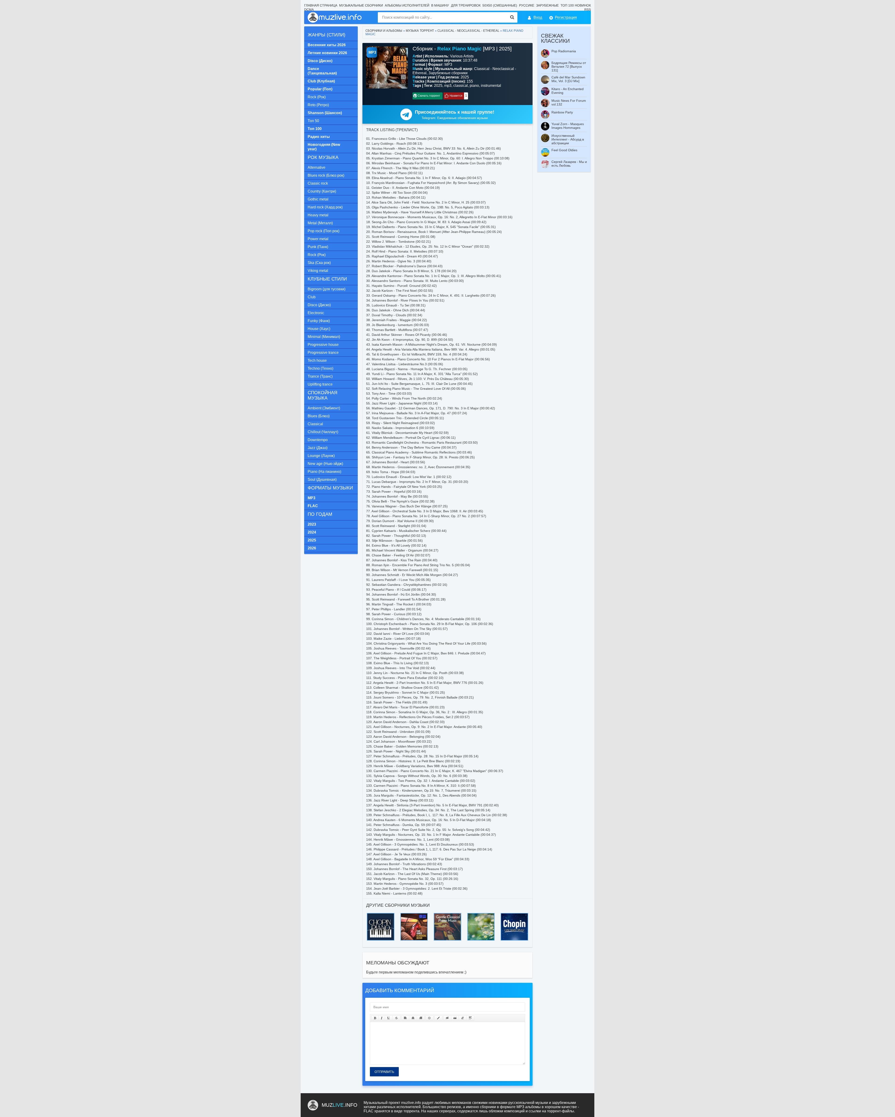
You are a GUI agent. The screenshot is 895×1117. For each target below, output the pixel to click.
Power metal (318, 239)
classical (460, 86)
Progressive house (323, 345)
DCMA (309, 9)
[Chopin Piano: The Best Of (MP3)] (380, 914)
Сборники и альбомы (383, 30)
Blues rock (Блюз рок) (326, 175)
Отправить (384, 1072)
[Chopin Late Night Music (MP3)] (514, 914)
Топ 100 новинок (576, 5)
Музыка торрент (420, 30)
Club (312, 297)
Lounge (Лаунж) (321, 456)
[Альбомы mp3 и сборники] (335, 17)
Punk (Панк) (318, 247)
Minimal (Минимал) (324, 337)
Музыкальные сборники (361, 5)
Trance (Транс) (320, 376)
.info (339, 1105)
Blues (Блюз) (319, 416)
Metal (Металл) (320, 223)
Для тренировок (466, 5)
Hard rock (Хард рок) (325, 207)
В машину (440, 5)
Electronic (316, 313)
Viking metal (318, 271)
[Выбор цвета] (438, 1018)
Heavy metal (318, 215)
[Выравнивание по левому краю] (405, 1018)
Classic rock (318, 183)
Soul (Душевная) (322, 479)
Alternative (316, 167)
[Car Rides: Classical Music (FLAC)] (414, 914)
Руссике (526, 5)
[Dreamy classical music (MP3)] (481, 914)
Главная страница (320, 5)
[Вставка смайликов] (430, 1018)
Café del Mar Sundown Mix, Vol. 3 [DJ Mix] (568, 79)
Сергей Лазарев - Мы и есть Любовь (569, 163)
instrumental (491, 86)
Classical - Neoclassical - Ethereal (468, 30)
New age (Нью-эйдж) (325, 464)
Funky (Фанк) (319, 321)
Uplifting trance (320, 384)
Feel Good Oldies (564, 150)
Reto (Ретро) (318, 105)
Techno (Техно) (320, 368)
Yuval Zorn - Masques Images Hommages (567, 126)
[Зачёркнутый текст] (396, 1018)
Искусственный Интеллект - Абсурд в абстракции (567, 139)
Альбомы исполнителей (407, 5)
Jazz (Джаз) (317, 448)
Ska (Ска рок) (319, 263)
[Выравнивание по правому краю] (421, 1018)
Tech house (317, 360)
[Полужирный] (375, 1018)
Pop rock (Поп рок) (323, 231)
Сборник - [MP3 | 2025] (462, 49)
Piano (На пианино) (324, 472)
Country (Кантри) (322, 191)
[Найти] (512, 17)
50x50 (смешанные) (499, 5)
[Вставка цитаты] (455, 1018)
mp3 (447, 86)
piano (474, 86)
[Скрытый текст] (447, 1018)
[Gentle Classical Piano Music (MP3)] (447, 914)
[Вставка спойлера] (470, 1018)
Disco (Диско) (319, 305)
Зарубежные (547, 5)
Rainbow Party (562, 112)
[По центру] (413, 1018)
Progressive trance (323, 353)
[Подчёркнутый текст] (389, 1018)
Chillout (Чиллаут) (323, 432)
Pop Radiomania (563, 51)
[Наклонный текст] (381, 1018)
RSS (587, 9)
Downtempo (318, 440)
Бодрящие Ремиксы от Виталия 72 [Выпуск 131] (568, 66)
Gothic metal (318, 199)
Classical (315, 424)
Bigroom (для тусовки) (326, 289)
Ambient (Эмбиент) (324, 408)
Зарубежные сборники (448, 73)
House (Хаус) (319, 329)
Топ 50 (313, 121)
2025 (438, 86)
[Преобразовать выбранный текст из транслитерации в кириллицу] (463, 1018)
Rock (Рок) (317, 97)
